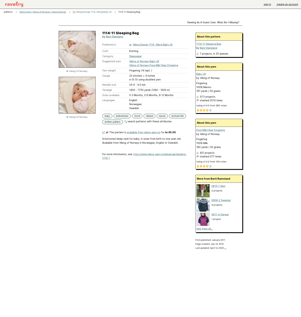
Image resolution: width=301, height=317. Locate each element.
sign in (267, 4)
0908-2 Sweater (221, 200)
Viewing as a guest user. (213, 22)
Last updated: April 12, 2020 (210, 248)
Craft (105, 51)
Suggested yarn (111, 61)
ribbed (149, 116)
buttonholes (122, 116)
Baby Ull (201, 73)
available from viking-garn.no (143, 132)
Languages (108, 100)
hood (137, 116)
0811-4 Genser (220, 214)
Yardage (107, 89)
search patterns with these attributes (149, 121)
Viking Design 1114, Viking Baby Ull (93, 12)
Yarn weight (109, 70)
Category (107, 56)
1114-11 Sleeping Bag (208, 43)
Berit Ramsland (114, 36)
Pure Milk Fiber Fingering (210, 130)
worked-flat (177, 116)
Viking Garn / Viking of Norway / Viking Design (42, 12)
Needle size (109, 84)
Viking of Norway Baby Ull (144, 61)
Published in (109, 44)
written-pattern (112, 122)
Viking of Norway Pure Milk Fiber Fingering (153, 65)
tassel (162, 116)
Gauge (106, 75)
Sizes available (110, 95)
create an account (287, 4)
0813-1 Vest (218, 185)
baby (107, 116)
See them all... (204, 228)
